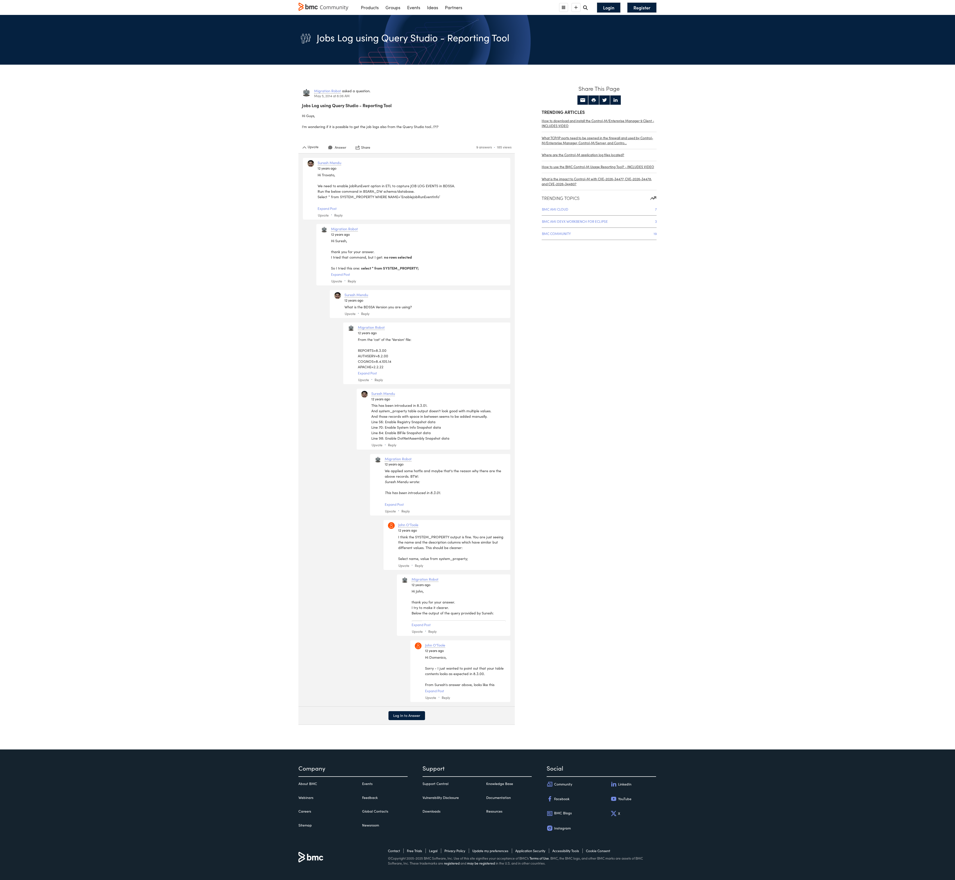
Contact (394, 850)
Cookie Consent (598, 850)
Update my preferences (490, 850)
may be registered (481, 863)
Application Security (530, 850)
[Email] (582, 100)
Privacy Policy (454, 850)
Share (365, 147)
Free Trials (414, 850)
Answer (340, 147)
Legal (433, 850)
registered (452, 863)
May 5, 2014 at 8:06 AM (332, 95)
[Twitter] (604, 100)
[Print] (593, 100)
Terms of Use (539, 858)
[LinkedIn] (615, 100)
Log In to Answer (406, 715)
